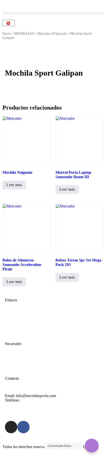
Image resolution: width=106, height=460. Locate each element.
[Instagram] (11, 427)
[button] (53, 13)
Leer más (14, 185)
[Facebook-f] (23, 427)
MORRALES (24, 33)
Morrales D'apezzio (52, 33)
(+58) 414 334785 (35, 400)
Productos (12, 326)
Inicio (6, 33)
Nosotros (12, 322)
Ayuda (10, 361)
